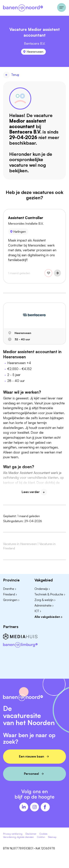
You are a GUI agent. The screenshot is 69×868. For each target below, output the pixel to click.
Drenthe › (9, 589)
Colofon (41, 836)
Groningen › (11, 600)
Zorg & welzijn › (44, 600)
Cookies (43, 833)
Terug (15, 75)
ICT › (37, 611)
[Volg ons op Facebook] (45, 807)
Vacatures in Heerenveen (20, 544)
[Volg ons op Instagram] (34, 807)
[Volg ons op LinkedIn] (23, 807)
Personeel (31, 774)
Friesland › (10, 594)
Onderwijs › (42, 589)
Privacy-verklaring (12, 833)
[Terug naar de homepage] (28, 7)
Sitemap (52, 836)
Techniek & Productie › (49, 594)
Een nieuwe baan (31, 756)
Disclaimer (30, 833)
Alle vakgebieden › (48, 617)
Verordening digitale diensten (18, 836)
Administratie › (43, 605)
